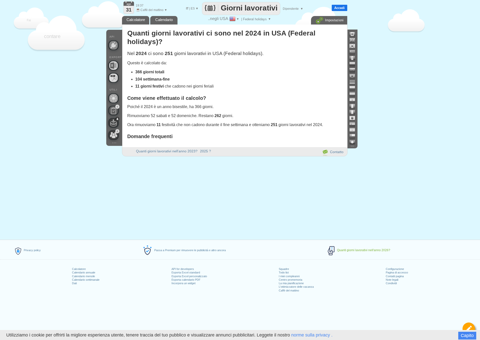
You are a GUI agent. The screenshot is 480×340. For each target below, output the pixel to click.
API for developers (183, 268)
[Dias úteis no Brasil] (354, 76)
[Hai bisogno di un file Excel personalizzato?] (113, 65)
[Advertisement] (234, 197)
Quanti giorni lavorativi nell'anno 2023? (167, 151)
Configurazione (395, 268)
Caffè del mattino (289, 290)
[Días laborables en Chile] (354, 136)
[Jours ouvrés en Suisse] (354, 142)
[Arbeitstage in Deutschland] (354, 82)
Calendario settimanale (86, 279)
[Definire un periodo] (468, 328)
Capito (467, 335)
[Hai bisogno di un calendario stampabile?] (113, 78)
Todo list (284, 272)
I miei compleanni (289, 276)
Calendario (164, 20)
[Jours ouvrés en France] (354, 106)
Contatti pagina (395, 276)
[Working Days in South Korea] (354, 46)
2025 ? (205, 151)
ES (193, 8)
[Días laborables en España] (354, 124)
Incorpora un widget (184, 283)
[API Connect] (113, 45)
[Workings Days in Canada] (354, 34)
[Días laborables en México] (354, 58)
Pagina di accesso (397, 272)
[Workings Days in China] (354, 52)
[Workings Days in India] (354, 100)
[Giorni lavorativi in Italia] (354, 112)
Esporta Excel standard (186, 272)
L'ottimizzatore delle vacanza (296, 286)
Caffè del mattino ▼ (151, 10)
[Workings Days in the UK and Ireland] (354, 40)
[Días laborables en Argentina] (354, 130)
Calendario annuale (83, 272)
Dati (74, 283)
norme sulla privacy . (311, 334)
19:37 (140, 5)
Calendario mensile (83, 276)
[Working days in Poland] (354, 88)
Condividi (391, 283)
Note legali (392, 279)
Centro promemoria (290, 279)
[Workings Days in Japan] (354, 118)
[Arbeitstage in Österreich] (354, 94)
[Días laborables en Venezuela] (354, 70)
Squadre (284, 268)
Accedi (339, 8)
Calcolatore (79, 268)
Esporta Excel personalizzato (189, 276)
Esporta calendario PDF (186, 279)
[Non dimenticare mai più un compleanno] (113, 123)
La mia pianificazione (291, 283)
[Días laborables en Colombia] (354, 64)
